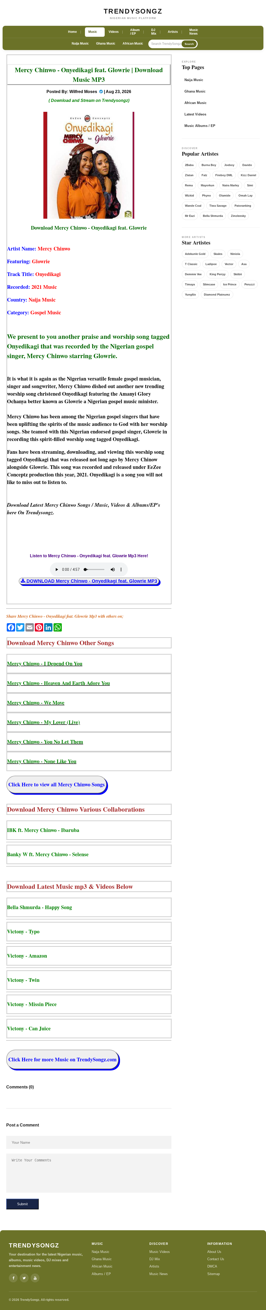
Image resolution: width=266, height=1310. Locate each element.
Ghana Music (105, 43)
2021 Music (44, 287)
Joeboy (229, 165)
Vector (229, 264)
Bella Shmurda (213, 215)
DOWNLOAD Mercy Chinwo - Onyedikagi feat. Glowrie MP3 (91, 581)
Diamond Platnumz (217, 294)
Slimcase (209, 284)
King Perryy (217, 274)
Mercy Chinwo (54, 248)
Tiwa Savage (218, 205)
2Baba (189, 165)
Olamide (224, 195)
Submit (22, 1204)
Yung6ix (190, 294)
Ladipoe (211, 264)
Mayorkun (207, 185)
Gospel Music (45, 312)
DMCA (212, 1266)
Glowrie (41, 261)
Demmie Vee (193, 274)
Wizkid (189, 195)
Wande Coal (193, 205)
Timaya (190, 284)
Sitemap (213, 1274)
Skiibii (238, 274)
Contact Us (215, 1259)
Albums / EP (101, 1274)
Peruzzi (249, 284)
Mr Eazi (190, 215)
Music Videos (159, 1252)
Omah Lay (245, 195)
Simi (250, 185)
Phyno (206, 195)
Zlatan (189, 175)
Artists (154, 1266)
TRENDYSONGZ (133, 11)
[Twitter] (24, 1278)
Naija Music (80, 43)
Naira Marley (230, 185)
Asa (244, 264)
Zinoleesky (238, 215)
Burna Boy (209, 165)
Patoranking (243, 205)
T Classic (191, 264)
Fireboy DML (224, 175)
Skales (218, 253)
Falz (204, 175)
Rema (189, 185)
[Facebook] (13, 1278)
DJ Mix (154, 1259)
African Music (133, 43)
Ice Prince (229, 284)
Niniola (235, 253)
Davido (247, 165)
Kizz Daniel (248, 175)
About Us (214, 1252)
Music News (158, 1274)
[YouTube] (35, 1278)
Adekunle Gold (195, 253)
